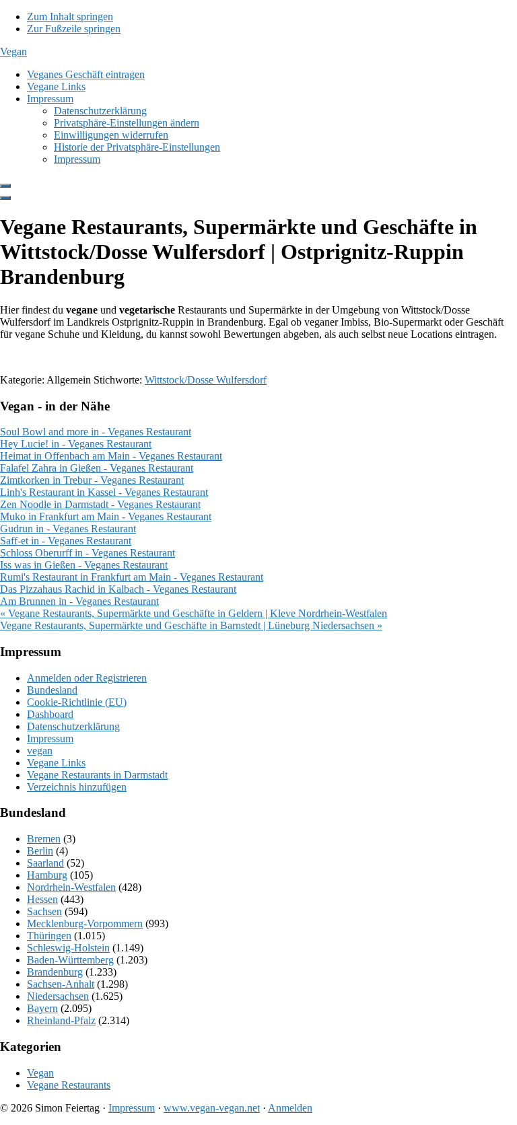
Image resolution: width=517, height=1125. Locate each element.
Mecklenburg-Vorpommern (85, 923)
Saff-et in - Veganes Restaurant (65, 540)
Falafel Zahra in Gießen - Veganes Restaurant (96, 468)
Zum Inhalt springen (70, 16)
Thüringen (49, 935)
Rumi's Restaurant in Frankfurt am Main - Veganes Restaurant (131, 577)
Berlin (40, 851)
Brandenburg (55, 972)
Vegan (13, 51)
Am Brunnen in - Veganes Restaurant (79, 601)
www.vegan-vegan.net (212, 1108)
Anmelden (290, 1108)
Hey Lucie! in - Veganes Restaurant (75, 443)
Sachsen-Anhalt (60, 984)
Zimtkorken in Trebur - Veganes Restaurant (92, 480)
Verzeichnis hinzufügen (77, 787)
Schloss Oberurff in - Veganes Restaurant (87, 552)
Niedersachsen (58, 996)
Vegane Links (56, 762)
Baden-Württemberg (70, 960)
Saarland (45, 863)
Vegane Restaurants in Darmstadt (97, 775)
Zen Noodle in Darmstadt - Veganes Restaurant (100, 504)
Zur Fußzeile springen (73, 28)
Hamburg (47, 875)
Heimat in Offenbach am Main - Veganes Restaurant (111, 456)
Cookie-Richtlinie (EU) (77, 702)
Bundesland (52, 690)
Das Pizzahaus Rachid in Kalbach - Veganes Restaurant (118, 589)
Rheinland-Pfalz (61, 1020)
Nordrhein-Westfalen (71, 887)
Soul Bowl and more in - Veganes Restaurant (95, 431)
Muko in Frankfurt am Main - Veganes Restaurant (105, 516)
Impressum (50, 738)
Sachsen (44, 911)
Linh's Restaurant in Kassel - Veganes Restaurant (104, 492)
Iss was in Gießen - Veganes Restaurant (84, 565)
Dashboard (50, 714)
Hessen (42, 899)
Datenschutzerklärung (73, 726)
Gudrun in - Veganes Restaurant (68, 528)
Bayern (42, 1008)
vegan (40, 750)
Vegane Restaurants (68, 1085)
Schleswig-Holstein (68, 947)
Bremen (44, 838)
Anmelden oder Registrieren (87, 678)
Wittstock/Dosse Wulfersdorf (206, 380)
